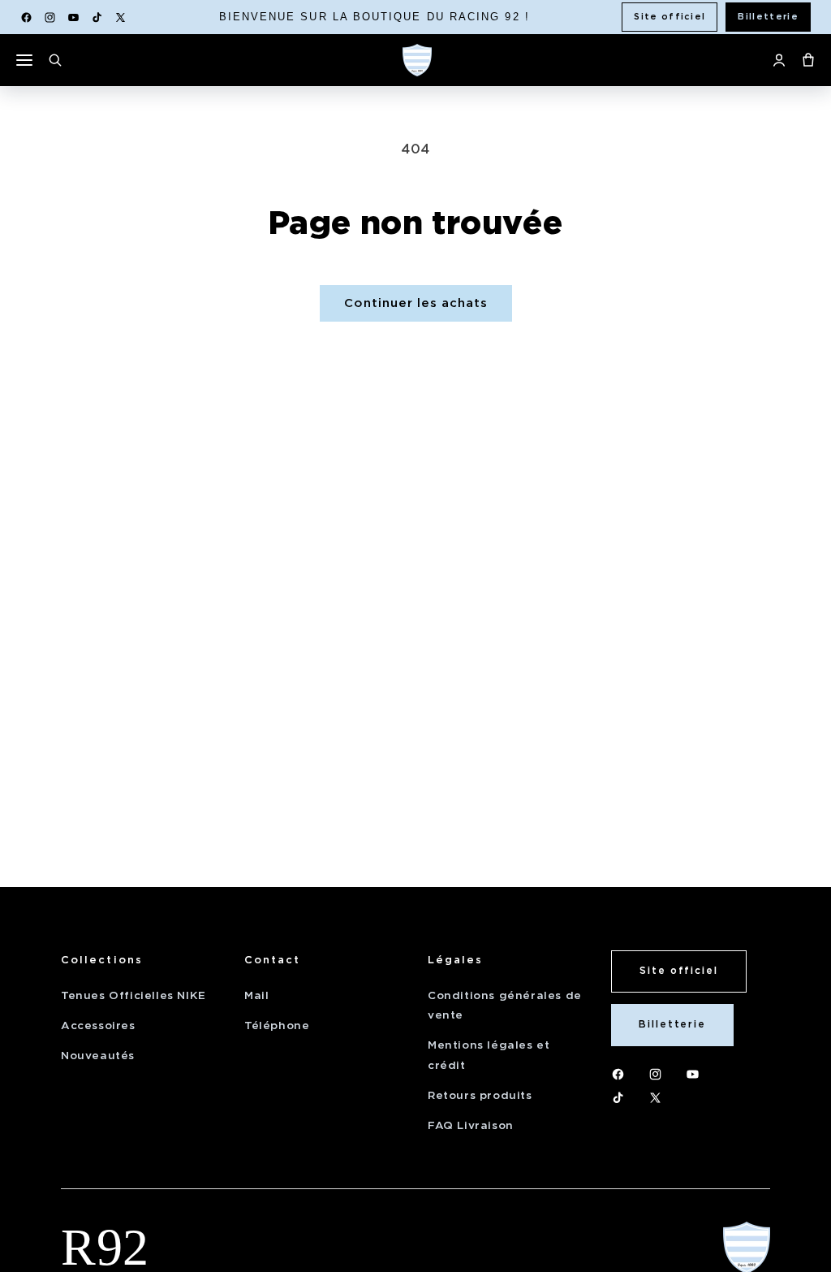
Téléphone (276, 1025)
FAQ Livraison (471, 1125)
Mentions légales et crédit (488, 1055)
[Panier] (808, 60)
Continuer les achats (416, 302)
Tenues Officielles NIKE (133, 995)
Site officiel (669, 16)
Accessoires (98, 1025)
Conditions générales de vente (505, 1005)
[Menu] (24, 60)
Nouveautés (98, 1055)
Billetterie (768, 16)
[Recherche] (55, 60)
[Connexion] (779, 60)
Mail (256, 995)
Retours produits (480, 1095)
